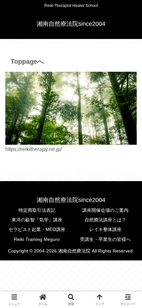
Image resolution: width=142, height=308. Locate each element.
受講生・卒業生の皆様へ (105, 239)
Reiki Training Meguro (37, 239)
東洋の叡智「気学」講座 (37, 219)
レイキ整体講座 (105, 229)
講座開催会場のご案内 (105, 210)
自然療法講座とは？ (105, 219)
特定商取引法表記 (36, 210)
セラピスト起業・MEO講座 (37, 229)
